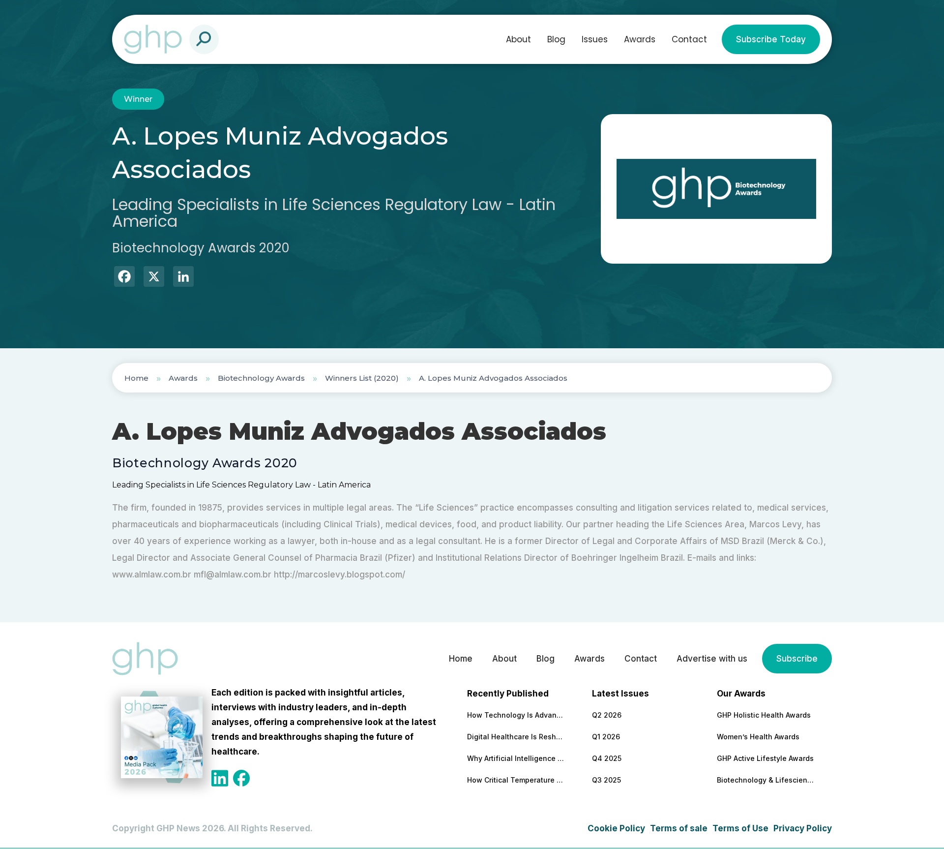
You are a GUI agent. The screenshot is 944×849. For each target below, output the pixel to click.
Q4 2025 (606, 758)
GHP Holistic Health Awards (764, 715)
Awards (639, 39)
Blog (556, 39)
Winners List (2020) (362, 378)
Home (136, 378)
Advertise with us (712, 659)
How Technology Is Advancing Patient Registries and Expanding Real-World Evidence (516, 715)
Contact (689, 39)
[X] (154, 277)
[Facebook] (124, 277)
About (518, 39)
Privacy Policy (802, 828)
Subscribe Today (771, 39)
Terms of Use (740, 828)
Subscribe (797, 659)
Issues (595, 39)
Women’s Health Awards (758, 736)
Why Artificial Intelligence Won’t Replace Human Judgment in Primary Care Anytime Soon (516, 758)
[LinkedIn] (183, 277)
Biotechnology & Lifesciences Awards (766, 780)
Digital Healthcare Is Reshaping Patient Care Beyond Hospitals (516, 736)
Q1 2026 (606, 736)
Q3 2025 (606, 780)
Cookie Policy (616, 828)
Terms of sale (679, 828)
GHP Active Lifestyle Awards (765, 758)
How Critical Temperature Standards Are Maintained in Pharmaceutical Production (516, 780)
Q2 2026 (606, 715)
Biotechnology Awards (261, 378)
